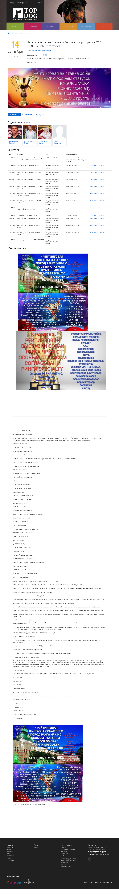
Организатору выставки (68, 859)
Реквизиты (64, 862)
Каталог (101, 158)
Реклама (36, 847)
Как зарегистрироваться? (69, 849)
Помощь (9, 859)
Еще (103, 27)
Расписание (93, 158)
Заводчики (10, 851)
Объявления (68, 27)
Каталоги (50, 27)
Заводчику (64, 851)
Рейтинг (15, 27)
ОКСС (45, 55)
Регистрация (22, 3)
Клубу (63, 855)
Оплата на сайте (66, 866)
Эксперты (10, 857)
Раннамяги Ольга (43, 142)
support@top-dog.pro (97, 852)
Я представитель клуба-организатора (39, 50)
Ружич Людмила (57, 142)
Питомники (10, 855)
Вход (12, 3)
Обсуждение (39, 115)
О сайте (63, 847)
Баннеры (63, 864)
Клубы (9, 853)
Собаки (9, 849)
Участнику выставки (67, 857)
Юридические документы (69, 860)
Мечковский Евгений (13, 142)
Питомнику (64, 853)
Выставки (33, 27)
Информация (14, 115)
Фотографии (86, 27)
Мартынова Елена (28, 142)
